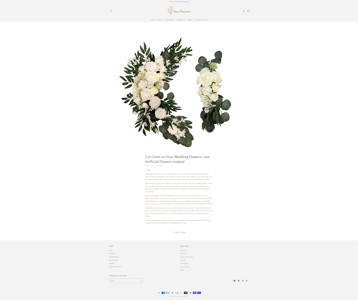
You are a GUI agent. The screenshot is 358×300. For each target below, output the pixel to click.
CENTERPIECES (113, 260)
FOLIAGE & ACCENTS (115, 267)
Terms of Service (185, 267)
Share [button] (149, 170)
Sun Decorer (176, 296)
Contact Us (183, 253)
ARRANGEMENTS (114, 257)
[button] (111, 11)
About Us (183, 250)
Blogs (182, 270)
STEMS (111, 250)
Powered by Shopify (183, 296)
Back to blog (180, 232)
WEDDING (112, 253)
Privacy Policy (184, 263)
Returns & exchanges (186, 257)
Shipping (183, 260)
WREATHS (112, 263)
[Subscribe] (141, 281)
